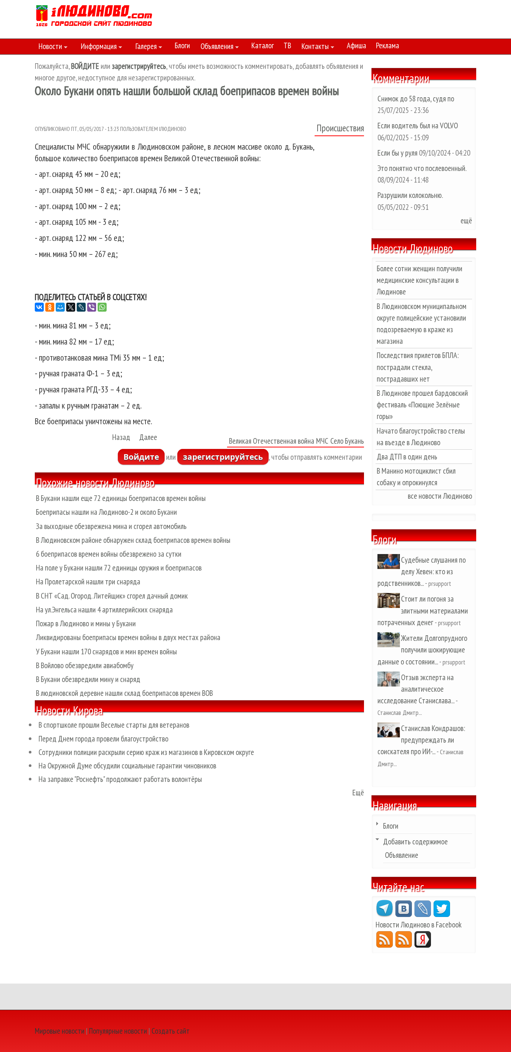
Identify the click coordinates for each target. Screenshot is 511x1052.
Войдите (141, 457)
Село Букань (347, 441)
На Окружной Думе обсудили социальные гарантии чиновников (127, 766)
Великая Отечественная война (271, 441)
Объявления (215, 47)
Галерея (144, 47)
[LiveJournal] (81, 307)
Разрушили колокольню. (410, 195)
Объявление (401, 855)
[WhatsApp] (102, 307)
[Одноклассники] (49, 307)
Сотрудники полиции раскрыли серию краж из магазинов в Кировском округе (146, 752)
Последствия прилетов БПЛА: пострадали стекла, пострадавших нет (418, 366)
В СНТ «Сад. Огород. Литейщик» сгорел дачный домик (112, 596)
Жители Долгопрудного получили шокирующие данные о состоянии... (422, 649)
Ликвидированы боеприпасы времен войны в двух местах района (128, 637)
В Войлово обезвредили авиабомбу (85, 665)
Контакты (313, 47)
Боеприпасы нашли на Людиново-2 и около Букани (106, 512)
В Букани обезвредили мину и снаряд (88, 679)
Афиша (356, 45)
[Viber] (91, 307)
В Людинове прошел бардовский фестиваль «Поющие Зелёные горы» (422, 404)
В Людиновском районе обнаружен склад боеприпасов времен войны (133, 540)
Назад (121, 437)
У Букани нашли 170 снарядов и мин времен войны (106, 651)
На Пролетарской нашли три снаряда (88, 582)
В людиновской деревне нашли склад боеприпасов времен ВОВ (124, 693)
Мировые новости (60, 1031)
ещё (466, 220)
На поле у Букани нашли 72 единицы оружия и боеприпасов (119, 568)
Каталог (262, 45)
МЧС (322, 441)
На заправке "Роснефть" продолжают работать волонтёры (120, 779)
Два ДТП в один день (407, 457)
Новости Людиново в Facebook (419, 925)
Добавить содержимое (415, 842)
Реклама (387, 45)
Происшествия (340, 128)
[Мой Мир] (60, 307)
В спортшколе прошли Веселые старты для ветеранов (114, 725)
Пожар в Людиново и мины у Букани (86, 623)
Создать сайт (171, 1031)
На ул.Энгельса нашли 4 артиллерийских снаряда (104, 610)
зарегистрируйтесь (223, 457)
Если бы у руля (398, 153)
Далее (148, 437)
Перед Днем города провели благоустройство (103, 739)
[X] (70, 307)
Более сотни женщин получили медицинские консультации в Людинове (419, 280)
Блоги (182, 45)
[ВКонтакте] (39, 307)
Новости (48, 47)
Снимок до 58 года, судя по (415, 99)
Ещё (358, 793)
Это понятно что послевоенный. (421, 168)
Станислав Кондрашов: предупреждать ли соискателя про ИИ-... (421, 739)
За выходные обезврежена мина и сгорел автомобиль (111, 526)
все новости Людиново (440, 496)
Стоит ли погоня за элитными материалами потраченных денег (422, 610)
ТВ (287, 45)
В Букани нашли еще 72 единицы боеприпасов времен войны (121, 498)
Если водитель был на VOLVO (417, 125)
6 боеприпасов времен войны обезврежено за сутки (108, 554)
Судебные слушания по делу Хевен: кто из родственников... (421, 571)
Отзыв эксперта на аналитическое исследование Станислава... (415, 689)
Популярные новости (118, 1031)
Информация (97, 47)
